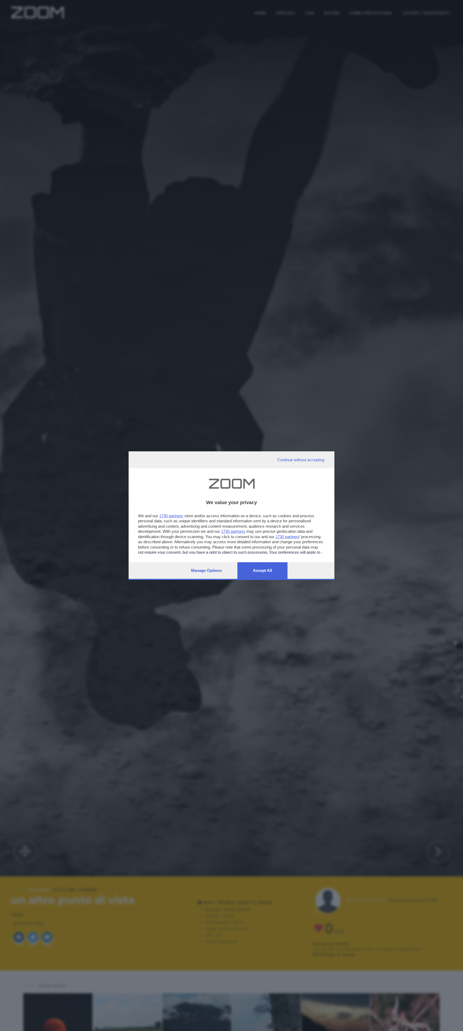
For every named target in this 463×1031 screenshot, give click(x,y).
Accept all (262, 570)
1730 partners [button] (171, 515)
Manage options (206, 570)
